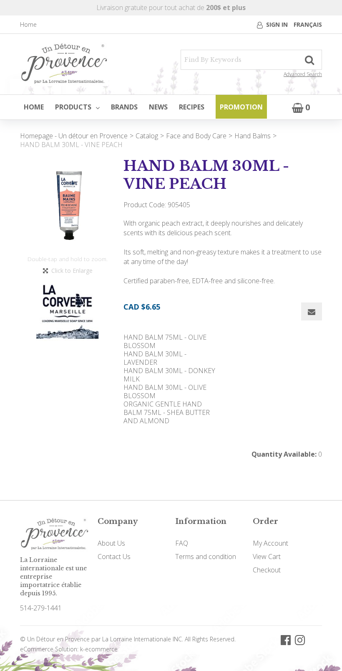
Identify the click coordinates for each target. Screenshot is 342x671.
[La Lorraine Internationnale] (64, 64)
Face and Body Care (196, 135)
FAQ (181, 543)
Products (73, 107)
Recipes (191, 107)
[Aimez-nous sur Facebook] (286, 639)
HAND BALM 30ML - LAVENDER (154, 358)
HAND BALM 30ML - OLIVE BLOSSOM (164, 391)
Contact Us (114, 556)
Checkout (267, 569)
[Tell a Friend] (311, 311)
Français (308, 24)
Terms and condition (205, 556)
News (158, 107)
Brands (124, 107)
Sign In (277, 24)
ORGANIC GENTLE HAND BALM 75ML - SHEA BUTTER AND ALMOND (166, 412)
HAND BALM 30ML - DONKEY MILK (169, 375)
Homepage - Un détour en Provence (74, 135)
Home (28, 24)
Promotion (241, 107)
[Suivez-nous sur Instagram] (300, 639)
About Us (111, 543)
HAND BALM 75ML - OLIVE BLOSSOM (164, 341)
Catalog (147, 135)
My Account (270, 543)
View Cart (267, 556)
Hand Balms (252, 135)
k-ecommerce (99, 649)
